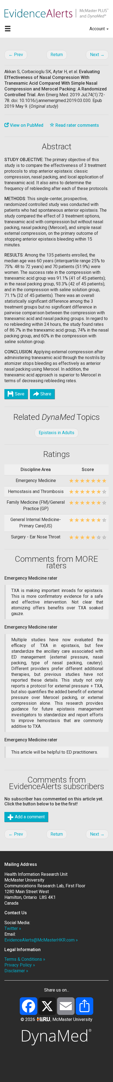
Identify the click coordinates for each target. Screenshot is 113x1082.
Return (56, 54)
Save (19, 394)
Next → (97, 54)
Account (97, 28)
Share (45, 394)
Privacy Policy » (19, 965)
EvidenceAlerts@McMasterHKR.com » (41, 940)
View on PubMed (26, 125)
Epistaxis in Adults (56, 432)
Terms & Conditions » (24, 959)
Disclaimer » (16, 970)
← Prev (16, 54)
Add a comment (29, 816)
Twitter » (12, 928)
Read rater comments (76, 125)
